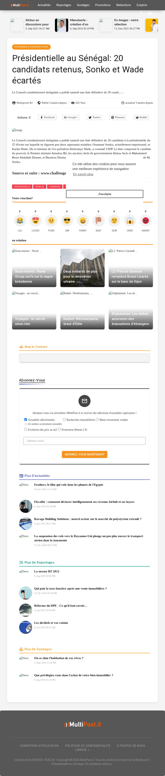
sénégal (39, 186)
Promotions (103, 5)
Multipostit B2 (24, 102)
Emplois (142, 5)
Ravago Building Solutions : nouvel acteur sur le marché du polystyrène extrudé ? (88, 519)
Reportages (63, 5)
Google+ (73, 117)
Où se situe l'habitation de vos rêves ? (59, 658)
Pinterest (120, 117)
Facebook (49, 117)
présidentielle (22, 186)
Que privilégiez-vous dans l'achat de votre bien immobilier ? (73, 675)
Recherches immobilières (81, 419)
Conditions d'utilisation (39, 745)
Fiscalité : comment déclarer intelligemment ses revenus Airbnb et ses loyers (84, 501)
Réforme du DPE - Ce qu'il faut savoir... (60, 605)
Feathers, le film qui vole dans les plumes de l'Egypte (68, 484)
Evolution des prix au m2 (42, 429)
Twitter (96, 117)
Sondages (83, 5)
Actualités (44, 5)
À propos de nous (131, 745)
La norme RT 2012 (46, 571)
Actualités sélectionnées (43, 421)
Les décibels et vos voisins (51, 622)
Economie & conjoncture (31, 47)
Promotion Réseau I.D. (75, 429)
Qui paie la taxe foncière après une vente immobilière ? (70, 588)
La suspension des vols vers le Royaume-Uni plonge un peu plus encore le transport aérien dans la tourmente (88, 538)
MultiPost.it (87, 759)
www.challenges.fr (56, 173)
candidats (54, 186)
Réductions (123, 5)
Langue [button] (81, 749)
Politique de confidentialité (87, 745)
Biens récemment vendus (114, 419)
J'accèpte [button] (104, 194)
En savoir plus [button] (83, 174)
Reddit (143, 117)
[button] (151, 13)
